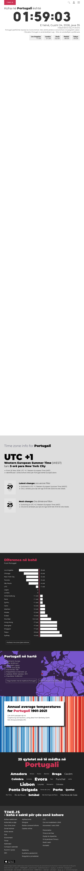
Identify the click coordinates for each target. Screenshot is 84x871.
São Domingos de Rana (49, 795)
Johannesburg (9, 596)
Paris (57, 37)
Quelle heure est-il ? (43, 868)
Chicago (7, 573)
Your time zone (9, 825)
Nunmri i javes (9, 850)
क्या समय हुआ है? (24, 868)
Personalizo (47, 830)
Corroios (29, 779)
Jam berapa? (17, 870)
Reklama (25, 850)
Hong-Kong (8, 622)
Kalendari (7, 844)
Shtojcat (25, 822)
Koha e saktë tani (10, 819)
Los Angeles (36, 37)
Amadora (19, 774)
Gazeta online (27, 828)
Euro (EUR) (16, 668)
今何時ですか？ (38, 870)
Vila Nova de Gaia (68, 795)
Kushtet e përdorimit (29, 853)
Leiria (70, 779)
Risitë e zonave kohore (30, 825)
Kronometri (8, 838)
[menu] (79, 2)
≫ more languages (71, 870)
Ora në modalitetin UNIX (52, 822)
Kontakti (46, 845)
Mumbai (7, 619)
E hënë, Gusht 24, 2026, (60, 25)
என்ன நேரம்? (53, 870)
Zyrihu (6, 602)
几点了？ (17, 868)
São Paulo (8, 583)
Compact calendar (11, 847)
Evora (41, 779)
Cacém (68, 773)
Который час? (68, 868)
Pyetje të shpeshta (50, 836)
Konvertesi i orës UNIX (51, 825)
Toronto (7, 580)
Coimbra (17, 779)
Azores (23, 30)
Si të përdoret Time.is (50, 839)
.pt (26, 672)
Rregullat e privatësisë (30, 856)
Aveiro (39, 774)
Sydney (7, 635)
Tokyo (75, 37)
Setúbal (33, 795)
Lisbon (77, 30)
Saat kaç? (46, 870)
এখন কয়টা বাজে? (60, 868)
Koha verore (8, 831)
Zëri (5, 853)
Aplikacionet (26, 819)
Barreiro (46, 774)
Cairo (6, 606)
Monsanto (50, 784)
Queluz (70, 789)
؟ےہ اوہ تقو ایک (61, 870)
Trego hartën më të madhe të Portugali (21, 681)
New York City (9, 577)
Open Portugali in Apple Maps (50, 681)
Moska (6, 612)
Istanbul (7, 609)
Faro (51, 779)
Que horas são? (8, 870)
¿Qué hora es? (33, 868)
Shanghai (7, 626)
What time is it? (8, 868)
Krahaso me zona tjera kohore (18, 642)
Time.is (10, 2)
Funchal (60, 779)
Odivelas (59, 784)
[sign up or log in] (74, 3)
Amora (32, 774)
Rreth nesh (47, 842)
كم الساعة (53, 868)
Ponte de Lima (45, 789)
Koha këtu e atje (10, 822)
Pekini (66, 37)
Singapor (7, 629)
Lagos (6, 590)
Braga (57, 774)
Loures (41, 784)
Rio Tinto (9, 795)
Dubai (6, 616)
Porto (58, 790)
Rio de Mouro (20, 795)
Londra (48, 37)
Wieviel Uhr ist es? (28, 870)
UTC (5, 587)
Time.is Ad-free (48, 833)
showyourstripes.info (18, 720)
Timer (6, 841)
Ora (5, 835)
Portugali (42, 765)
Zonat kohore (9, 828)
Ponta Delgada (23, 789)
